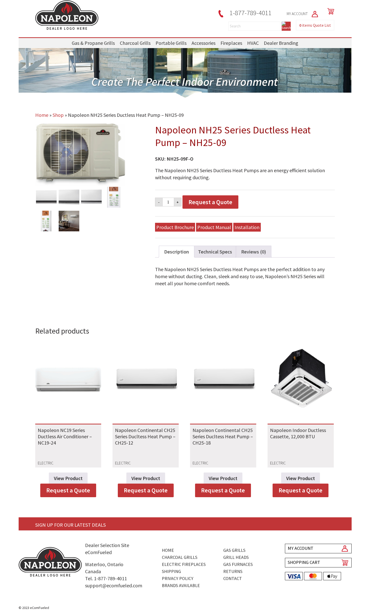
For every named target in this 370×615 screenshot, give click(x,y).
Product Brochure (175, 227)
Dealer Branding (281, 43)
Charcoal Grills (135, 43)
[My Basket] (330, 11)
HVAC (253, 43)
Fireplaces (231, 43)
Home (41, 115)
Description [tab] (176, 251)
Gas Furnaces (238, 564)
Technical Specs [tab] (215, 251)
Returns (232, 571)
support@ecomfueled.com (113, 585)
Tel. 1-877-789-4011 (106, 578)
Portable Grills (171, 43)
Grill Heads (236, 557)
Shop (58, 115)
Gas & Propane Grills (93, 43)
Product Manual (214, 227)
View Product (68, 478)
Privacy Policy (177, 578)
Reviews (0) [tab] (253, 251)
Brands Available (181, 585)
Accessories (203, 43)
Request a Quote (210, 202)
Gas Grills (234, 550)
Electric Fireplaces (184, 564)
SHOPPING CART (304, 562)
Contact (232, 578)
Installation (247, 227)
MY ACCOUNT (298, 13)
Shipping (171, 571)
